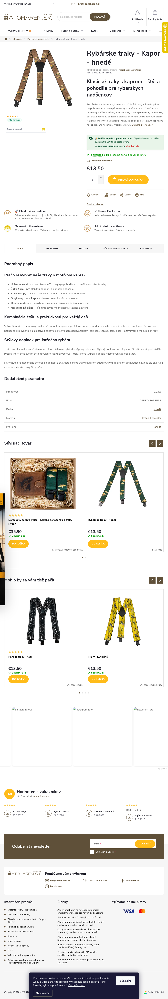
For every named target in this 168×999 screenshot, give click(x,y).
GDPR (111, 851)
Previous (152, 443)
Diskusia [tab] (84, 248)
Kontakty (12, 936)
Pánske (157, 427)
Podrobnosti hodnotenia (129, 70)
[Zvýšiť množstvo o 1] (101, 177)
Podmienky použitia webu (21, 926)
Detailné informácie (141, 124)
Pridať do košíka (130, 180)
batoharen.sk (132, 880)
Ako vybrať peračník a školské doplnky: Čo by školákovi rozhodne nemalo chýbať (80, 923)
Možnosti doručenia (102, 160)
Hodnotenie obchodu (18, 945)
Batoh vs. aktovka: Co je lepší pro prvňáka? (79, 917)
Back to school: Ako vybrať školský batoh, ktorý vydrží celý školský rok (78, 946)
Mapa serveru (14, 941)
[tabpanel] (44, 502)
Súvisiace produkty (114, 248)
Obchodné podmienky (19, 914)
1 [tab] (82, 557)
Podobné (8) (146, 248)
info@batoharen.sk (60, 880)
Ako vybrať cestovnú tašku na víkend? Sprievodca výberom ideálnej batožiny (76, 939)
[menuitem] (22, 31)
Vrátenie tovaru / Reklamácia (17, 3)
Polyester (155, 418)
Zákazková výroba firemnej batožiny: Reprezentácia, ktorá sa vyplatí (26, 961)
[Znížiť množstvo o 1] (101, 182)
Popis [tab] (20, 248)
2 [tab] (85, 557)
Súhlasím (125, 981)
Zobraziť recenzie (41, 796)
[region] (43, 123)
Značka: (95, 204)
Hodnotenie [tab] (52, 248)
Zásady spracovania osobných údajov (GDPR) (27, 921)
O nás (11, 950)
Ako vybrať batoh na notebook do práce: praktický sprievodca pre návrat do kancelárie (80, 911)
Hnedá (157, 409)
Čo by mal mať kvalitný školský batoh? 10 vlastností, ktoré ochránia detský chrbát (78, 931)
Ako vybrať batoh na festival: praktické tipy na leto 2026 (80, 961)
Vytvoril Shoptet (156, 992)
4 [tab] (88, 692)
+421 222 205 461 (97, 880)
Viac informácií (76, 985)
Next (160, 443)
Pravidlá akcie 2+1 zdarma (21, 931)
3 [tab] (85, 692)
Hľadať (99, 17)
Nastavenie (43, 993)
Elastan (145, 418)
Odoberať (145, 843)
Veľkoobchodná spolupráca (21, 955)
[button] (33, 736)
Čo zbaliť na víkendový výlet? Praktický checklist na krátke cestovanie (77, 954)
